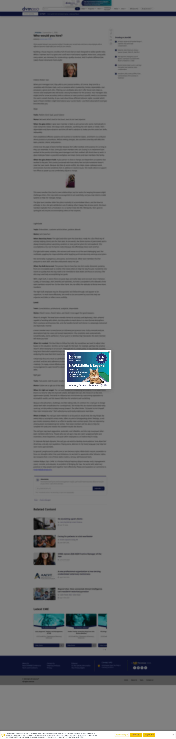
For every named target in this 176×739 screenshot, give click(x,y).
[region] (88, 735)
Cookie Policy (79, 737)
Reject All (136, 735)
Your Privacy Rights (122, 735)
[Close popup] (109, 352)
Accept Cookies (149, 735)
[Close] (173, 735)
